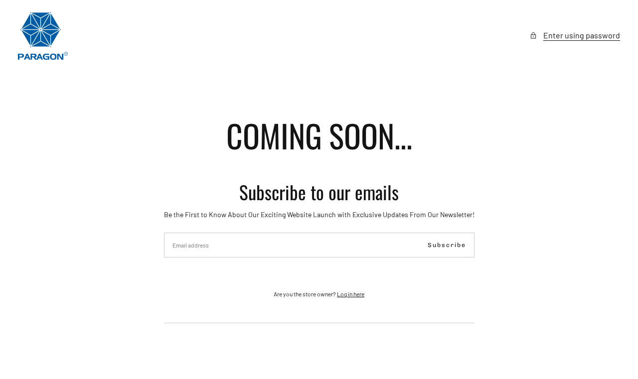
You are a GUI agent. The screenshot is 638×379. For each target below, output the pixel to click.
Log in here (350, 293)
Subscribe (447, 245)
